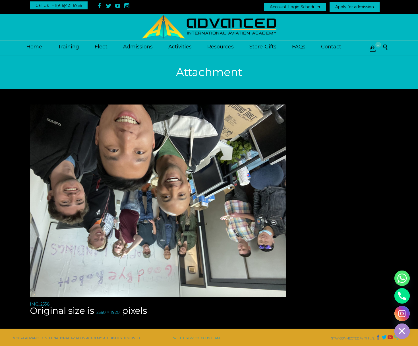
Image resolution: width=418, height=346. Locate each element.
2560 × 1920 (108, 312)
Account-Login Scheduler (295, 6)
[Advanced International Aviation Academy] (209, 27)
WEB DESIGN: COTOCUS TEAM (196, 338)
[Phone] (402, 296)
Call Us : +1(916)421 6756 (59, 5)
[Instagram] (402, 313)
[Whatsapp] (402, 278)
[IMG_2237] (209, 201)
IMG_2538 (40, 304)
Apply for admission (354, 6)
